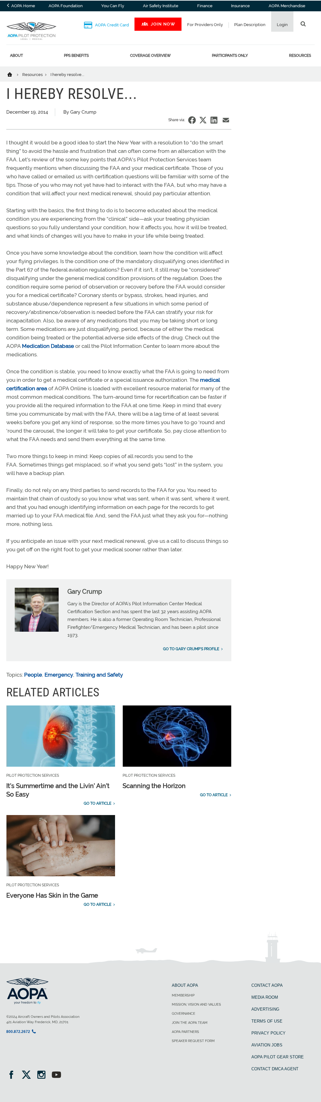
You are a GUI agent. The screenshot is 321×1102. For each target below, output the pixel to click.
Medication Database (48, 346)
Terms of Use (266, 1021)
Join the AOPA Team (190, 1023)
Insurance (240, 5)
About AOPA (185, 985)
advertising (265, 1009)
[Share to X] (203, 120)
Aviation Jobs (266, 1045)
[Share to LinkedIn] (214, 120)
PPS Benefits (76, 55)
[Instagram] (43, 1075)
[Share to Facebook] (192, 120)
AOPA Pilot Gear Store (277, 1057)
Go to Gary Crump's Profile (191, 649)
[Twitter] (28, 1075)
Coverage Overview (150, 55)
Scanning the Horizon (154, 786)
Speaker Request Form (193, 1041)
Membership (183, 995)
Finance (205, 5)
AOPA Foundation (66, 5)
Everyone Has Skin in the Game (52, 895)
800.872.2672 (18, 1031)
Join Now (163, 24)
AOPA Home (22, 5)
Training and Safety (99, 675)
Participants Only (230, 55)
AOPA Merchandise (287, 5)
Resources (300, 55)
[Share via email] (226, 120)
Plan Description (250, 24)
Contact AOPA (267, 985)
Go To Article (97, 803)
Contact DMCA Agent (274, 1069)
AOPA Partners (185, 1032)
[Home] (13, 74)
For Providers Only (205, 24)
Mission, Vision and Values (196, 1004)
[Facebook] (13, 1075)
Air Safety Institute (160, 5)
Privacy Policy (268, 1033)
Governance (183, 1014)
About (16, 55)
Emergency (59, 675)
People (33, 675)
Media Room (264, 997)
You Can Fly (112, 5)
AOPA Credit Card (111, 25)
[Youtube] (56, 1075)
